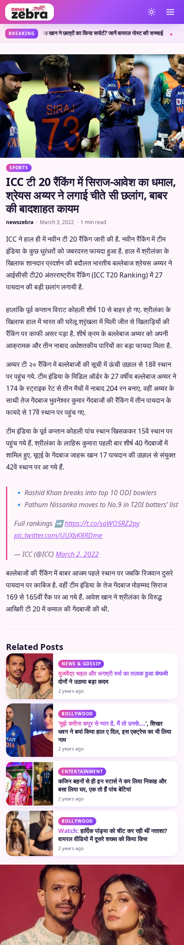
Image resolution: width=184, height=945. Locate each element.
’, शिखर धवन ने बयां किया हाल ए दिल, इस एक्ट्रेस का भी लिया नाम (114, 731)
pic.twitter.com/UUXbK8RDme (58, 535)
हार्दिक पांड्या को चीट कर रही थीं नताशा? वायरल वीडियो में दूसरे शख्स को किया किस (112, 835)
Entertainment (82, 771)
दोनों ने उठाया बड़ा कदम (113, 677)
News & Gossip (81, 664)
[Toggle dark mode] (151, 12)
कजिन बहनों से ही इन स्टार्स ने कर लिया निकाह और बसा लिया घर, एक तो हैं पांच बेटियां (112, 785)
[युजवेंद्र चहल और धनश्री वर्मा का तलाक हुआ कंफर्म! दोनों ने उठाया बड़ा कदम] (29, 676)
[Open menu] (170, 12)
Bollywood (77, 714)
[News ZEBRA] (72, 12)
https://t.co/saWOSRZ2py (102, 523)
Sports (18, 168)
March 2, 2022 (77, 554)
